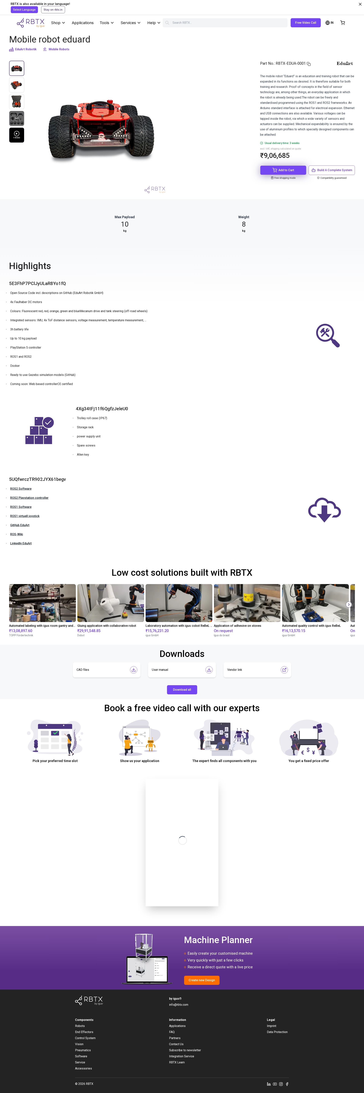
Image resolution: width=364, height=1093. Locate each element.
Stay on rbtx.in (53, 9)
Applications (83, 22)
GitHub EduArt (19, 525)
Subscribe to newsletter (185, 1050)
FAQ (172, 1032)
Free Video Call (305, 22)
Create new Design (202, 980)
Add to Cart (286, 170)
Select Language (24, 9)
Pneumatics (83, 1050)
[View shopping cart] (342, 22)
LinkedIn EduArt (21, 543)
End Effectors (84, 1032)
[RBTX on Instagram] (281, 1084)
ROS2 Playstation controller (29, 498)
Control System (85, 1038)
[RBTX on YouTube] (275, 1084)
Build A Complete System (334, 170)
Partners (174, 1038)
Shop (55, 22)
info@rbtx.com (178, 1004)
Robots (80, 1026)
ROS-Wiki (16, 534)
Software (81, 1056)
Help (151, 22)
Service (80, 1062)
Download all (182, 689)
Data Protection (277, 1032)
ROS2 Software (20, 489)
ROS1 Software (20, 507)
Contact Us (176, 1044)
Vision (79, 1044)
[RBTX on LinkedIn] (269, 1084)
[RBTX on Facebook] (287, 1084)
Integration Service (181, 1056)
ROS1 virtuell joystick (24, 516)
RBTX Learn (177, 1062)
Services (128, 22)
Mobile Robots (59, 49)
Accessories (83, 1068)
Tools (104, 22)
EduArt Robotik (26, 49)
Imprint (271, 1026)
